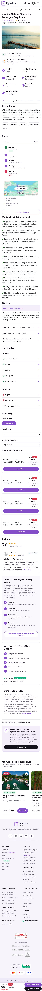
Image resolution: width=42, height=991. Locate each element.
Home (3, 10)
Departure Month (9, 440)
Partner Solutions (28, 871)
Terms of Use (27, 895)
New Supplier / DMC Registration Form (9, 912)
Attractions (5, 863)
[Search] (25, 3)
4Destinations (14, 801)
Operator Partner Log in (10, 897)
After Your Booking (29, 860)
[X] (21, 836)
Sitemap (25, 906)
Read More (27, 570)
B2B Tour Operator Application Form (8, 893)
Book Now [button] (21, 469)
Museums (5, 866)
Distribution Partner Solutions (29, 878)
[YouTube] (26, 836)
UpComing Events (28, 853)
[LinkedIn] (31, 836)
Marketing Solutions (29, 882)
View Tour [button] (22, 811)
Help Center (26, 917)
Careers (4, 853)
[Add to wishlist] (26, 773)
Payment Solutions (8, 903)
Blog (3, 855)
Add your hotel (7, 924)
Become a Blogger (8, 858)
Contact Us (26, 914)
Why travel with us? (29, 858)
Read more (26, 713)
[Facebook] (10, 836)
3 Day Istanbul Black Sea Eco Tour (14, 796)
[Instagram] (16, 836)
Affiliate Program (28, 874)
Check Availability (33, 985)
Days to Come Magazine (30, 850)
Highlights (15, 101)
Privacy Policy (27, 901)
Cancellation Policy (29, 863)
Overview (6, 101)
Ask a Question (21, 747)
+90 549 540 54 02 (31, 921)
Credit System (27, 904)
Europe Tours (11, 10)
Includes (31, 101)
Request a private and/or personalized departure (21, 634)
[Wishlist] (29, 3)
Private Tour (10, 423)
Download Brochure (22, 212)
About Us (5, 850)
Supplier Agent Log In (9, 916)
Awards (4, 869)
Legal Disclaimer (28, 898)
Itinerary (23, 101)
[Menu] (38, 3)
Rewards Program (28, 892)
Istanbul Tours (30, 10)
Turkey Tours (20, 10)
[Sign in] (33, 3)
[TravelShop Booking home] (8, 3)
